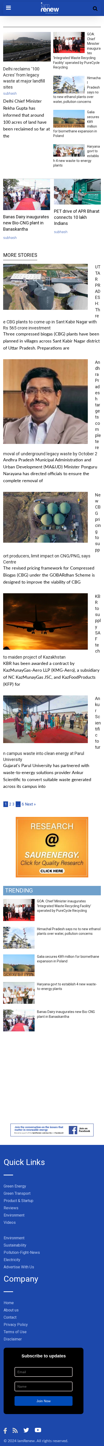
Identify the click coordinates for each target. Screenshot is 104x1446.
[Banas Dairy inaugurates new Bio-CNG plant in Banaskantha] (19, 1012)
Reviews (11, 1208)
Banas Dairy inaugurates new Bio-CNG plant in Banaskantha (26, 222)
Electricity (12, 1259)
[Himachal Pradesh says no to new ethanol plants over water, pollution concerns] (19, 929)
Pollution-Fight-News (22, 1252)
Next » (30, 804)
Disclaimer (13, 1339)
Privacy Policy (16, 1324)
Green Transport (17, 1193)
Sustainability (15, 1245)
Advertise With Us (19, 1267)
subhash (10, 93)
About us (11, 1310)
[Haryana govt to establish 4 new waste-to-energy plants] (19, 985)
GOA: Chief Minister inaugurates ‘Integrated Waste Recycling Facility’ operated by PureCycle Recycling (64, 906)
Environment (14, 1215)
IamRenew (26, 1441)
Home (9, 1303)
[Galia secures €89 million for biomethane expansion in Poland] (19, 957)
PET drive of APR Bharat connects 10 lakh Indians (76, 217)
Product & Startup (18, 1200)
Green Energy (15, 1186)
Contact (10, 1317)
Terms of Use (15, 1332)
